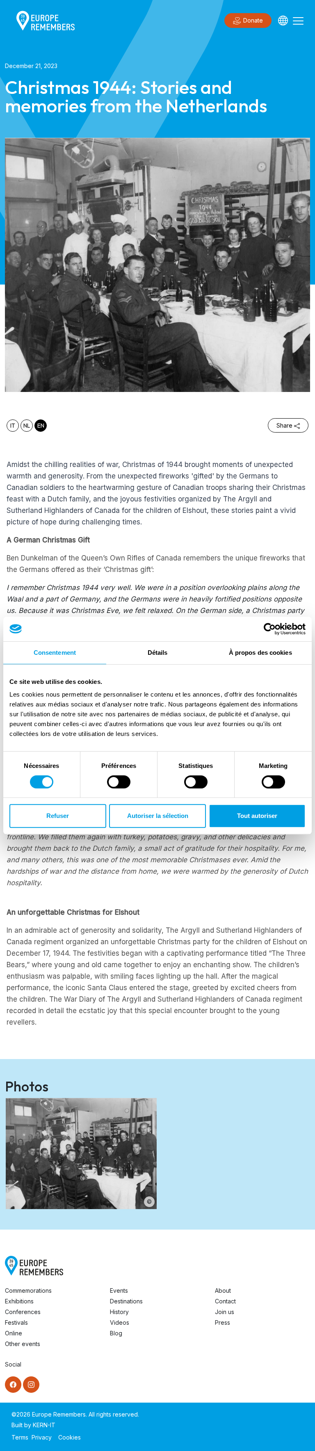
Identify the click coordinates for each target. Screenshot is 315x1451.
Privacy (42, 1437)
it (12, 425)
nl (26, 425)
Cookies (69, 1437)
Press (222, 1322)
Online (13, 1333)
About (223, 1290)
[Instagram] (31, 1384)
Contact (225, 1301)
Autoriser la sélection (157, 815)
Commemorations (28, 1290)
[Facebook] (13, 1384)
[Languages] (283, 20)
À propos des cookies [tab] (260, 652)
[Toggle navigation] (298, 20)
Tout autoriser (257, 815)
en (40, 425)
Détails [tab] (158, 652)
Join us (224, 1311)
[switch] (118, 781)
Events (119, 1290)
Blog (116, 1333)
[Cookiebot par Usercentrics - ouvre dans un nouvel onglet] (270, 629)
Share (284, 425)
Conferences (23, 1311)
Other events (22, 1343)
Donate (253, 20)
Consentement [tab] (55, 652)
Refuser (57, 815)
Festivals (16, 1322)
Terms (19, 1437)
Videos (119, 1322)
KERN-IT (44, 1424)
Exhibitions (19, 1301)
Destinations (126, 1301)
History (119, 1311)
